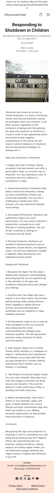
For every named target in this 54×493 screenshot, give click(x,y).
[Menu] (48, 14)
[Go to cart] (40, 15)
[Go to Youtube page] (37, 478)
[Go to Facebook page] (17, 478)
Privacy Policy (16, 485)
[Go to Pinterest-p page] (33, 478)
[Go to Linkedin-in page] (29, 478)
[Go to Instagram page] (21, 478)
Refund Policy (38, 485)
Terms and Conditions (27, 488)
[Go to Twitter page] (25, 478)
